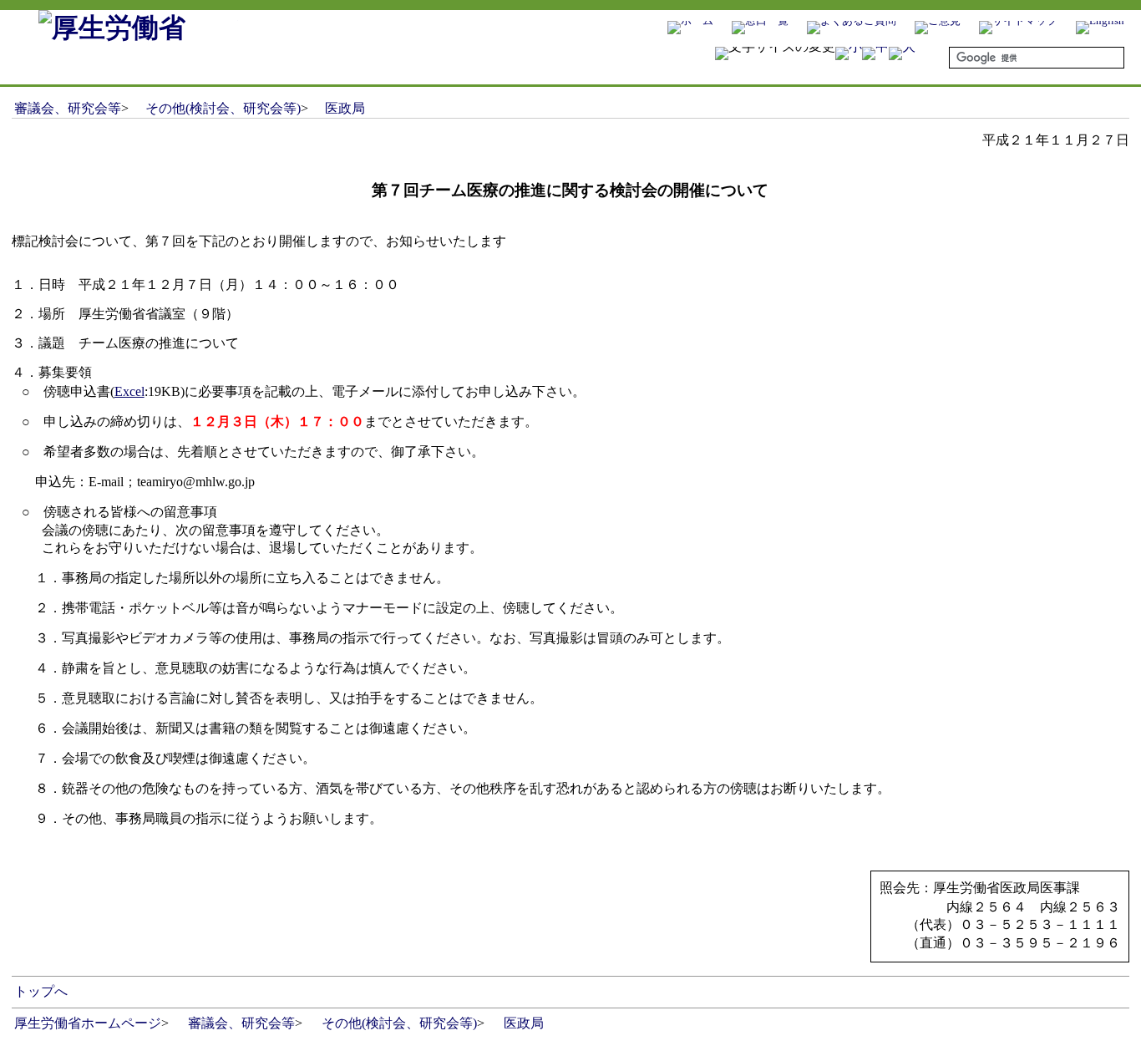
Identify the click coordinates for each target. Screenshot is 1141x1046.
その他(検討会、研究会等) (223, 108)
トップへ (41, 991)
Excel (129, 391)
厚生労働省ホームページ (87, 1023)
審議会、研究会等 (67, 108)
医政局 (345, 108)
